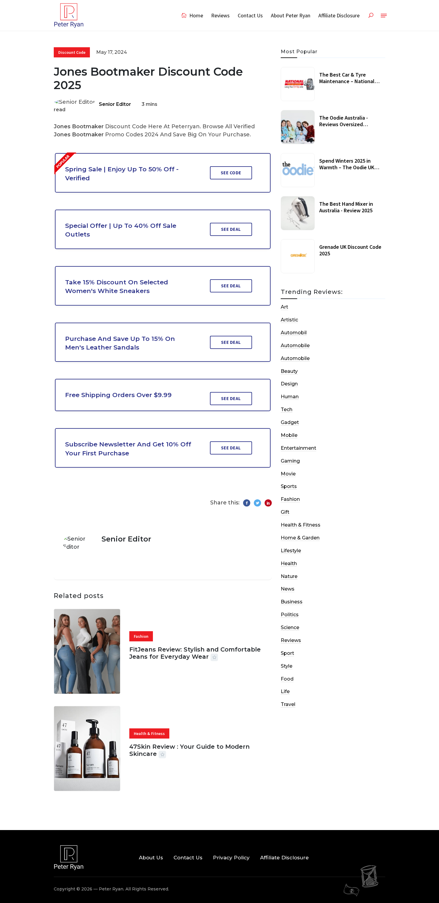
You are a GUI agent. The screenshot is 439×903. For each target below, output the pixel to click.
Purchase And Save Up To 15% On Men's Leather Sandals (120, 343)
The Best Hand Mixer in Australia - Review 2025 (346, 207)
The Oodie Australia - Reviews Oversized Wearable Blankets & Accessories (343, 127)
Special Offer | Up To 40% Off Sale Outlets (120, 230)
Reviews (220, 15)
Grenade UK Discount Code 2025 (350, 250)
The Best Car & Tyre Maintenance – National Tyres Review (346, 81)
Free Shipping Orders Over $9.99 (118, 395)
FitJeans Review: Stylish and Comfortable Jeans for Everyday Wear (195, 653)
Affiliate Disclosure (339, 15)
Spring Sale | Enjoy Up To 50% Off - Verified (122, 173)
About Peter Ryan (290, 15)
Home (195, 15)
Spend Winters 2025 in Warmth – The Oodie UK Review (346, 167)
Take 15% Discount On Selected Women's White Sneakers (116, 286)
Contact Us (250, 15)
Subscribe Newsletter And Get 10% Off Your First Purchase (128, 448)
